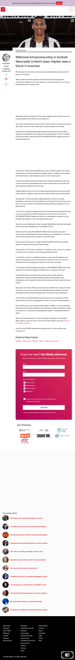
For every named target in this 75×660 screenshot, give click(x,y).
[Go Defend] (25, 435)
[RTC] (25, 441)
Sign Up (59, 3)
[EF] (25, 430)
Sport (23, 650)
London (5, 636)
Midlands (6, 633)
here (23, 331)
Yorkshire (6, 628)
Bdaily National (30, 385)
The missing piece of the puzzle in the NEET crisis (28, 585)
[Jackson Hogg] (62, 430)
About (40, 631)
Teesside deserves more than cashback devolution (28, 526)
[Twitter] (6, 84)
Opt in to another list (28, 379)
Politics (23, 646)
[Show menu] (72, 9)
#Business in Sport (52, 341)
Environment (25, 643)
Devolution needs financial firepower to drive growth (28, 543)
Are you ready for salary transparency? (24, 568)
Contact (41, 628)
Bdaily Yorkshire (31, 388)
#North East (27, 341)
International (7, 640)
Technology (25, 633)
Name (24, 364)
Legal (40, 636)
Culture (23, 648)
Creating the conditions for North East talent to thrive (28, 610)
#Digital (35, 341)
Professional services (28, 640)
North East (6, 626)
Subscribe (43, 407)
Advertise (41, 633)
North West (7, 631)
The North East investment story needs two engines (28, 593)
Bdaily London (30, 382)
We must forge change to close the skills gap (26, 601)
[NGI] (44, 430)
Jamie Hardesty (6, 67)
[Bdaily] (3, 9)
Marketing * (29, 391)
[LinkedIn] (6, 78)
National (6, 638)
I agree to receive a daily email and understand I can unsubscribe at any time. (41, 400)
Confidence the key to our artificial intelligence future (28, 576)
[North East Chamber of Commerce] (62, 435)
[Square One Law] (44, 435)
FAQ (40, 640)
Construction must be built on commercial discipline (28, 535)
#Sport (41, 341)
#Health (18, 341)
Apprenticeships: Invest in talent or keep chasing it (28, 560)
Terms (40, 638)
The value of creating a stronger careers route (26, 551)
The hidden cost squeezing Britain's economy (26, 518)
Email (24, 371)
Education (24, 626)
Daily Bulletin (43, 626)
